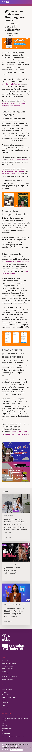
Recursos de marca (7, 708)
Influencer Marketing (10, 564)
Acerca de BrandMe (7, 689)
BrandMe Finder (6, 661)
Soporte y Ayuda (6, 733)
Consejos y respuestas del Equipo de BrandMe (13, 736)
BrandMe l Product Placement (9, 676)
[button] (29, 2)
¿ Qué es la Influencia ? (7, 723)
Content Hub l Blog (6, 728)
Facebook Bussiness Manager (16, 261)
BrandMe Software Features (9, 663)
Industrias (4, 692)
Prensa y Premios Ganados (9, 697)
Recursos (4, 730)
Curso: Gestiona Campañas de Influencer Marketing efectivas (15, 719)
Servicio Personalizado (7, 666)
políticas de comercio (11, 174)
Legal (3, 705)
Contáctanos (5, 702)
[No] (30, 747)
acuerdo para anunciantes (13, 171)
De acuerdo (14, 749)
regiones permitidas (20, 159)
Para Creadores (8, 515)
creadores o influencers (12, 84)
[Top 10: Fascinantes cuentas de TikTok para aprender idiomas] (16, 452)
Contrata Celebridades (7, 679)
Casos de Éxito (5, 695)
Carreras (4, 700)
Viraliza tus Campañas (7, 668)
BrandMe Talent (6, 674)
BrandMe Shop (5, 671)
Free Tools (4, 725)
